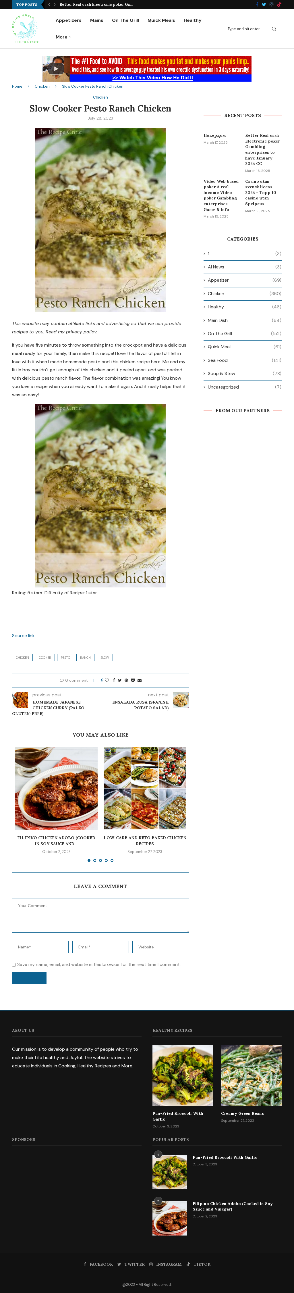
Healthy (193, 20)
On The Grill (125, 20)
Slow (104, 658)
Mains (96, 20)
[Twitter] (264, 5)
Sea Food (244, 360)
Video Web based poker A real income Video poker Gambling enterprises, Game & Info (221, 195)
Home (17, 86)
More (61, 37)
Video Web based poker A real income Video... (102, 4)
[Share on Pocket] (133, 680)
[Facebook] (257, 5)
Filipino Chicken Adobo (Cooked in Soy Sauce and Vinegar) (233, 1206)
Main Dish (244, 320)
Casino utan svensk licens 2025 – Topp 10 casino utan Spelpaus (260, 192)
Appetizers (69, 20)
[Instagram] (271, 5)
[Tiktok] (279, 5)
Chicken (42, 86)
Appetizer (244, 280)
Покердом (215, 135)
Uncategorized (244, 387)
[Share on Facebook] (114, 680)
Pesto (65, 658)
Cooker (45, 658)
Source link (23, 636)
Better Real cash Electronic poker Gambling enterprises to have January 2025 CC (262, 149)
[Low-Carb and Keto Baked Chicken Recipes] (144, 788)
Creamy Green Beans (242, 1113)
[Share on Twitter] (120, 680)
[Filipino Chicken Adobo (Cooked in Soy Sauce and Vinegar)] (56, 788)
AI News (244, 267)
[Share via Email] (140, 680)
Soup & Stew (244, 373)
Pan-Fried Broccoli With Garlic (177, 1116)
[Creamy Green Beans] (251, 1075)
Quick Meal (244, 347)
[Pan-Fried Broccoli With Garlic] (182, 1075)
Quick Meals (161, 20)
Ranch (85, 658)
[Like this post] (107, 680)
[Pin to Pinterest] (126, 680)
